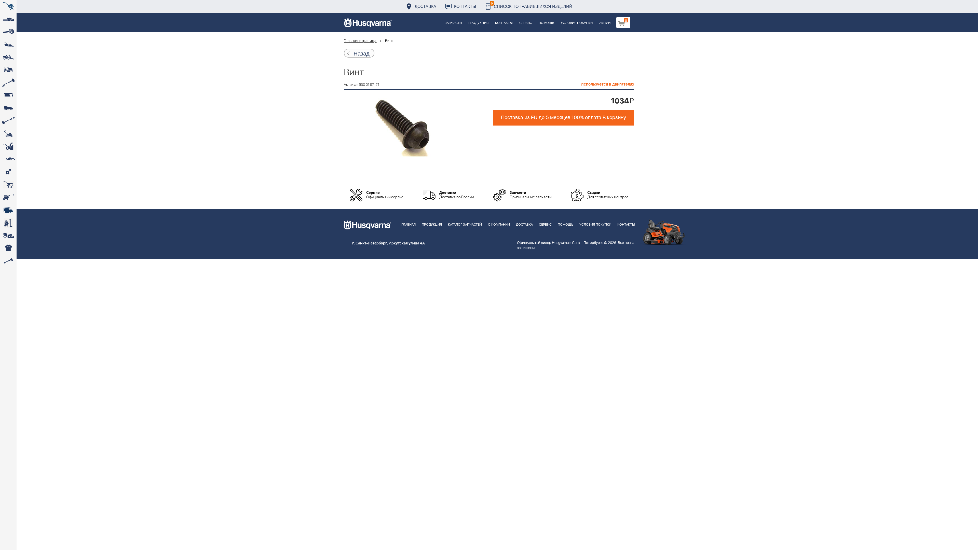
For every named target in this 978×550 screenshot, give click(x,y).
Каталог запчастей (465, 224)
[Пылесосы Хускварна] (8, 222)
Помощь (546, 23)
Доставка (425, 6)
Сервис (525, 23)
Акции (604, 23)
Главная (408, 224)
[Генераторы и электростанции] (8, 184)
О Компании (499, 224)
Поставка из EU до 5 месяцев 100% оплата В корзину (563, 117)
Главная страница (360, 41)
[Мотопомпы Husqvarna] (8, 210)
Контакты (465, 6)
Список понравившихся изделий (531, 5)
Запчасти (453, 23)
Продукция (478, 23)
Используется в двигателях (607, 84)
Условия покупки (577, 23)
